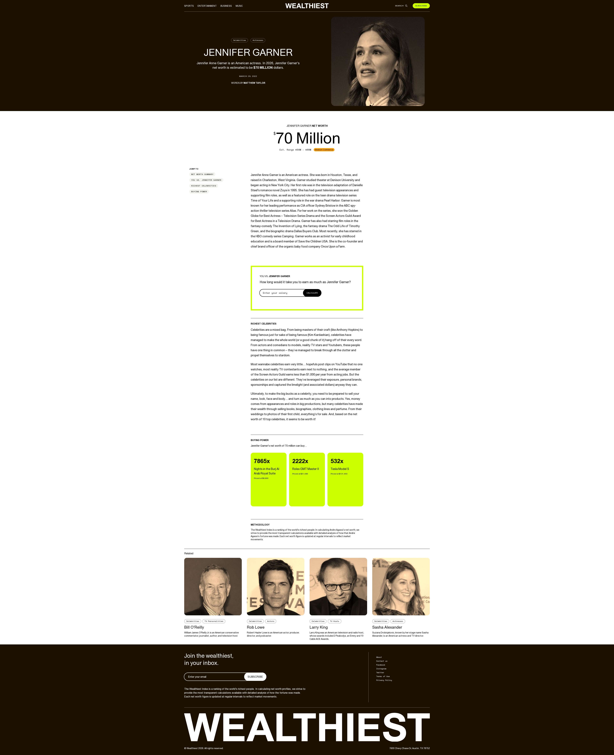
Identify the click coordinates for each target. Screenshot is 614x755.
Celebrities (239, 40)
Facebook (380, 664)
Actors (270, 621)
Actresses (258, 40)
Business (226, 6)
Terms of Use (383, 676)
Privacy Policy (384, 680)
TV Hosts (334, 621)
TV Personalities (214, 621)
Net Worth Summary (202, 174)
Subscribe (421, 6)
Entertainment (207, 6)
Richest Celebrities (203, 185)
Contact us (381, 661)
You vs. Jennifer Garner (206, 180)
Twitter (380, 672)
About (379, 657)
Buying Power (199, 191)
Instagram (381, 668)
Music (239, 6)
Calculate (312, 293)
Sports (189, 6)
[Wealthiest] (307, 5)
